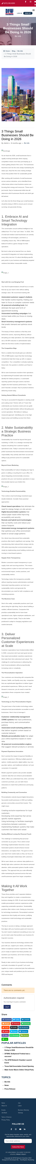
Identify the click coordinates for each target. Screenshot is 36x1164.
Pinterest (17, 1023)
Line (5, 1039)
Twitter (17, 1019)
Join (19, 1103)
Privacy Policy (6, 1120)
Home (7, 51)
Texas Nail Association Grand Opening (19, 1066)
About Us (4, 1105)
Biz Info (20, 51)
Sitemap (20, 1112)
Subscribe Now (18, 1147)
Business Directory (23, 1110)
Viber (6, 1035)
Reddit (6, 1027)
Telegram (24, 1031)
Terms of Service (6, 1117)
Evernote (27, 1023)
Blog (13, 51)
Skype (15, 1031)
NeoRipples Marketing (27, 1160)
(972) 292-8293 (9, 3)
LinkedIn (26, 1019)
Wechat (25, 1035)
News (6, 1085)
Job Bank (4, 1112)
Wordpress (24, 1027)
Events (4, 1110)
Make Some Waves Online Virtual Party (19, 1070)
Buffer (15, 1027)
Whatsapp (15, 1035)
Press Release (9, 1089)
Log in (19, 13)
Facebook (7, 1019)
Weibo (6, 1031)
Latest (20, 1105)
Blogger (7, 1023)
